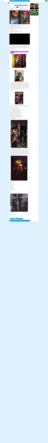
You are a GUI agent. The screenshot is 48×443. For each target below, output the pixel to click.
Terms (14, 220)
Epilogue (22, 51)
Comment (20, 5)
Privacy (16, 220)
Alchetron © (21, 220)
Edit (15, 5)
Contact (18, 220)
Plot (19, 51)
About (11, 220)
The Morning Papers (12, 184)
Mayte (25, 82)
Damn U (11, 190)
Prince (21, 25)
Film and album (26, 51)
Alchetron (2, 0)
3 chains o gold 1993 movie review (14, 51)
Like (17, 5)
